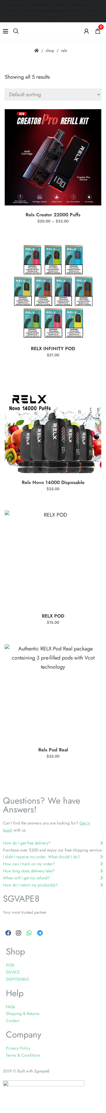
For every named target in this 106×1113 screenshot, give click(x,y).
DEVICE (13, 972)
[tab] (53, 843)
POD (10, 965)
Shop (50, 50)
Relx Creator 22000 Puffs (53, 214)
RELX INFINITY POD (53, 348)
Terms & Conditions (23, 1055)
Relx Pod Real (53, 749)
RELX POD (53, 616)
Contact (12, 1020)
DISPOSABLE (17, 979)
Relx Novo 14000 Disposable (53, 482)
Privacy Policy (18, 1048)
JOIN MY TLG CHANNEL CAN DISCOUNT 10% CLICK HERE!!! (53, 11)
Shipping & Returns (22, 1013)
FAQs (10, 1007)
